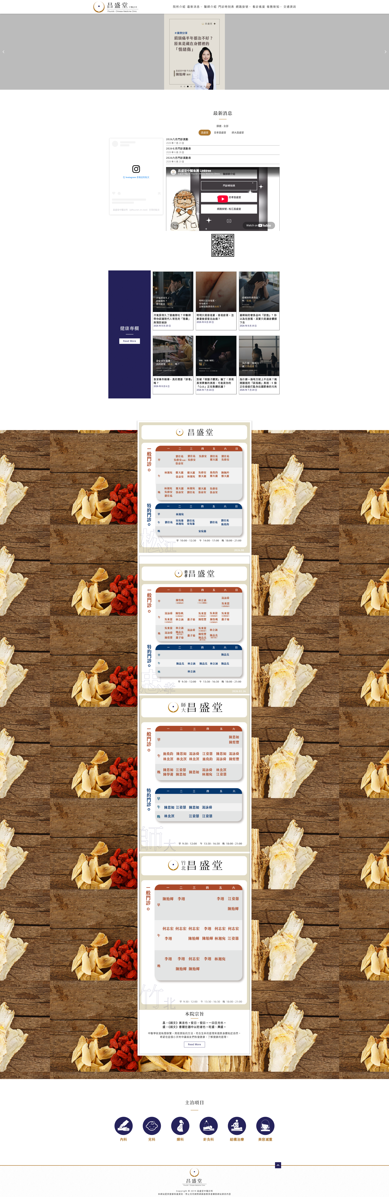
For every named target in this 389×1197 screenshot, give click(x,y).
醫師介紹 (210, 6)
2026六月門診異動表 (178, 157)
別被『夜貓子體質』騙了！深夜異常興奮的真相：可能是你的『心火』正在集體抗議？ (215, 383)
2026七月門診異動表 (178, 148)
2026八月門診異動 (177, 139)
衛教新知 (273, 6)
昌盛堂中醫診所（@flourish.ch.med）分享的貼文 (136, 210)
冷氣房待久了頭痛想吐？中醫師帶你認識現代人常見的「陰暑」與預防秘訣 (172, 319)
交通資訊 (290, 6)
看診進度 (259, 6)
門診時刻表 (226, 6)
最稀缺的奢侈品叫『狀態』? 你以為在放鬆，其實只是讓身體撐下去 (258, 319)
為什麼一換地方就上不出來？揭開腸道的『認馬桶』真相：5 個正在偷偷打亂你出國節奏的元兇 (258, 383)
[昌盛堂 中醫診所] (117, 7)
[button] (181, 86)
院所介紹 (179, 6)
